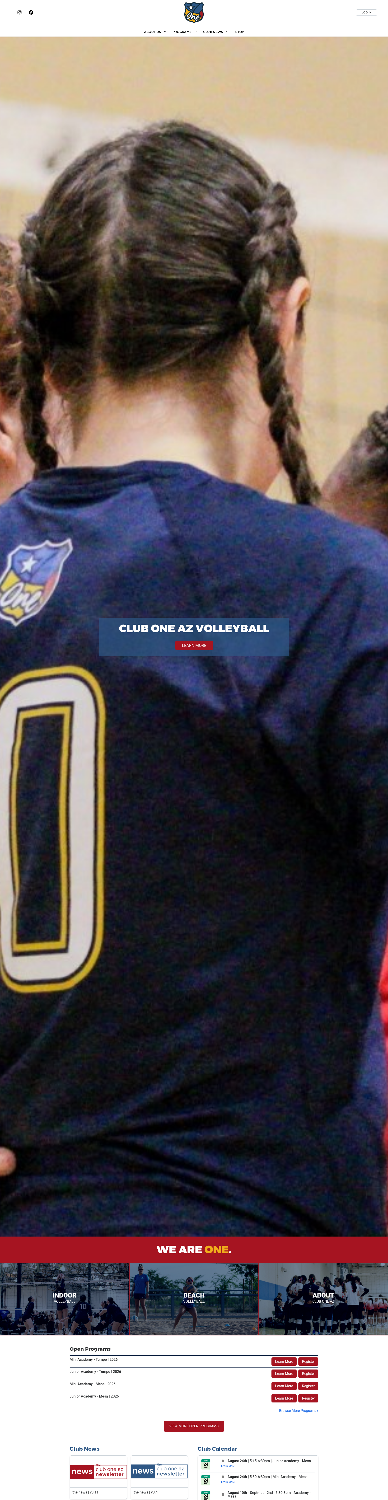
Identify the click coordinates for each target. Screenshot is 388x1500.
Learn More (284, 1361)
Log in (367, 12)
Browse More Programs (297, 1411)
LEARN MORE (194, 645)
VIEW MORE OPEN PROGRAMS (194, 1426)
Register (308, 1361)
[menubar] (194, 31)
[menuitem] (155, 31)
